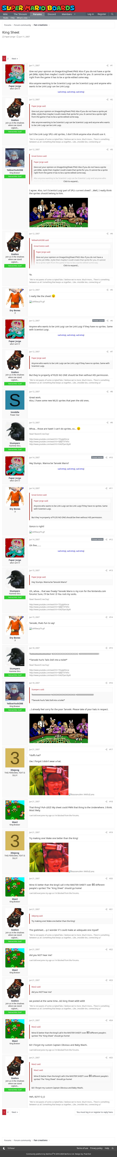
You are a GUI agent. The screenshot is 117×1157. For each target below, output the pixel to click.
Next (14, 58)
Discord (52, 14)
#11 (111, 488)
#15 (111, 648)
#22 (111, 949)
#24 (111, 1020)
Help (107, 1148)
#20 (111, 878)
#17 (111, 749)
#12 (111, 539)
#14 (111, 617)
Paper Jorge (9, 36)
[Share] (107, 65)
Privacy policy (96, 1148)
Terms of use (82, 1148)
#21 (111, 909)
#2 (111, 99)
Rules (5, 17)
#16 (111, 683)
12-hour (11, 1148)
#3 (111, 149)
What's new (22, 17)
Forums (37, 14)
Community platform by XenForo (50, 1154)
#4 (111, 233)
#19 (111, 832)
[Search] (112, 14)
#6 (111, 320)
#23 (111, 980)
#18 (111, 801)
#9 (111, 422)
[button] (74, 14)
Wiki (5, 14)
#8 (111, 391)
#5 (111, 290)
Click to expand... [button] (71, 181)
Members (67, 14)
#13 (111, 570)
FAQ (12, 17)
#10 (111, 457)
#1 (111, 65)
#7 (111, 351)
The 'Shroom (20, 14)
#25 (111, 1057)
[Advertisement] (58, 46)
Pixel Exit (87, 1154)
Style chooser (4, 1148)
